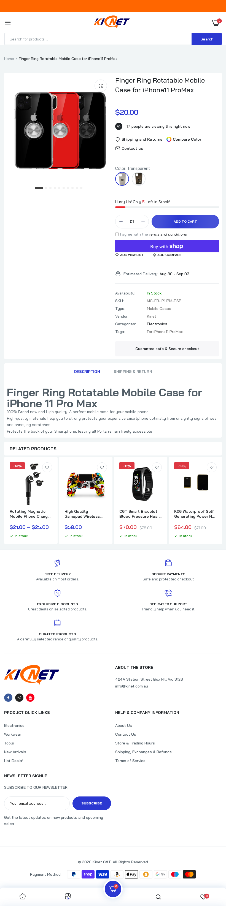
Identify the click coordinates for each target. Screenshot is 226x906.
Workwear (12, 734)
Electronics (157, 323)
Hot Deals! (13, 760)
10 (81, 188)
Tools (9, 743)
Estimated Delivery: (140, 273)
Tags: (120, 331)
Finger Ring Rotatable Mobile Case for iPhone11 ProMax (160, 85)
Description (87, 371)
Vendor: (121, 316)
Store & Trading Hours (135, 743)
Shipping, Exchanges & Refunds (143, 751)
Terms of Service (130, 760)
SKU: (119, 300)
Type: (120, 308)
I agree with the (153, 234)
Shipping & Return (133, 371)
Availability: (125, 293)
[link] (47, 467)
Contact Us (125, 734)
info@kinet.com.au (131, 686)
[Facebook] (8, 698)
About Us (123, 725)
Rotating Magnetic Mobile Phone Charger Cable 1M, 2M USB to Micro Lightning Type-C (31, 514)
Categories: (125, 323)
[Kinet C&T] (112, 23)
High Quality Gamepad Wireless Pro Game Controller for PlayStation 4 (83, 514)
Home (9, 58)
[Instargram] (19, 698)
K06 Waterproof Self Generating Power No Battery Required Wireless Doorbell (194, 514)
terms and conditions (168, 234)
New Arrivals (15, 751)
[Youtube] (30, 698)
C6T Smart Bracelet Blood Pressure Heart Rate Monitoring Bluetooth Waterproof (140, 514)
